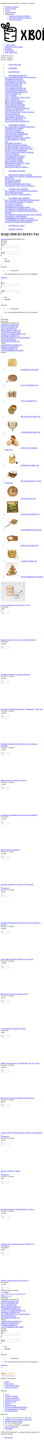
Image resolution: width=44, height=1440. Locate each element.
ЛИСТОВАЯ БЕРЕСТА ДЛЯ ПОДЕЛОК (15, 338)
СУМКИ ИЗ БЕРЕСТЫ (9, 349)
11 (12, 1294)
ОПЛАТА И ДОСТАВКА (14, 47)
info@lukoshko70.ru (11, 1427)
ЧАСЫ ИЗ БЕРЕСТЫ (8, 339)
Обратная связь (10, 1405)
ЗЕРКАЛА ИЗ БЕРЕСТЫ (10, 347)
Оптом (7, 10)
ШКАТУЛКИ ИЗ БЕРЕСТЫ (10, 330)
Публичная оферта (15, 19)
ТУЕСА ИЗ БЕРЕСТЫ (9, 328)
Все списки (9, 1437)
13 (16, 1294)
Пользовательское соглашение (19, 16)
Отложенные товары (12, 1385)
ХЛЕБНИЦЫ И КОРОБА (10, 325)
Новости (8, 1403)
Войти (7, 1382)
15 (20, 1294)
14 (18, 1294)
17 (24, 1294)
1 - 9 (2, 1292)
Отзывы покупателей (12, 1400)
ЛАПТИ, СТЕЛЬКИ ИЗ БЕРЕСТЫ (13, 334)
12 (14, 1294)
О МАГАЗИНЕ (10, 45)
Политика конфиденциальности (20, 18)
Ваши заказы (9, 1384)
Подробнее (9, 1429)
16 (22, 1294)
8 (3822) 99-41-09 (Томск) (14, 1421)
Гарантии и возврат (12, 7)
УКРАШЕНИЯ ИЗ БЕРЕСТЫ (11, 345)
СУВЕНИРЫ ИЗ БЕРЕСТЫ (10, 332)
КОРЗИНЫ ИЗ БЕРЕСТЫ (10, 336)
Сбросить (4, 277)
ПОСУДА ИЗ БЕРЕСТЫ (9, 327)
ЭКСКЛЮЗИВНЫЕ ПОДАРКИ (12, 350)
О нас (7, 1394)
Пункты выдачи (10, 8)
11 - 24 (9, 1296)
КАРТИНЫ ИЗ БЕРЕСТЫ (10, 341)
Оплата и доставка (11, 1396)
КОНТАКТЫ (9, 50)
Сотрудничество (10, 12)
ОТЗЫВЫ (8, 49)
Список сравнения (11, 1387)
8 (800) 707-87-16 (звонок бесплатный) (18, 1419)
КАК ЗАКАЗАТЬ (11, 52)
